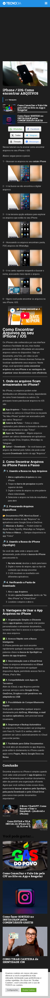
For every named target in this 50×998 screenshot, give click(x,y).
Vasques (12, 100)
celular (36, 161)
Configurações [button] (12, 990)
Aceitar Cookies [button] (29, 990)
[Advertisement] (25, 34)
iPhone (42, 161)
